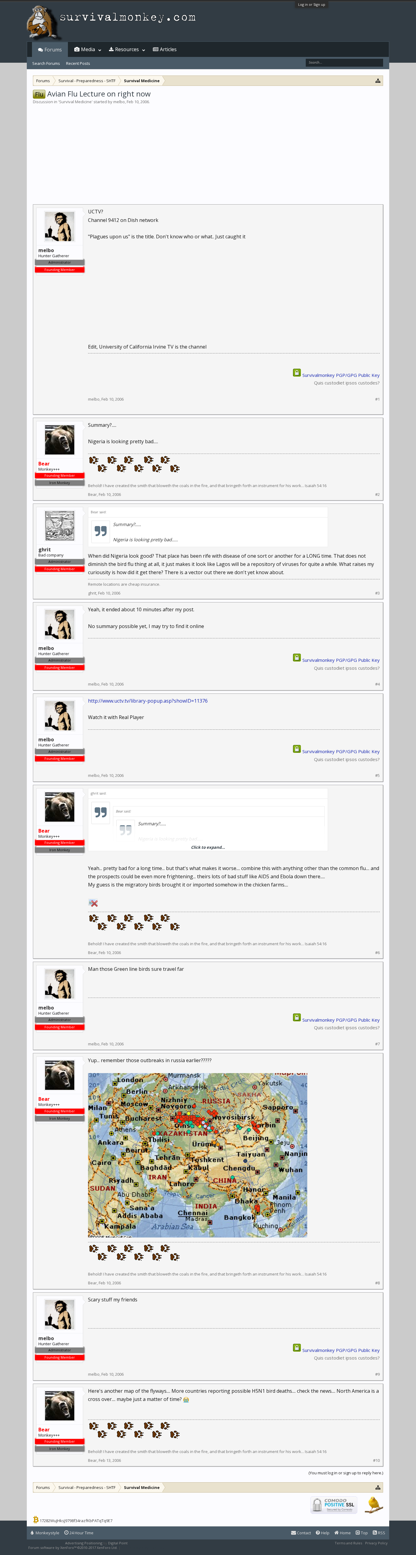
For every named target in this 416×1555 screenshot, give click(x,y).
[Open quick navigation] (378, 80)
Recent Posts (78, 63)
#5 (377, 775)
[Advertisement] (208, 150)
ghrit (92, 593)
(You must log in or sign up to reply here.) (345, 1473)
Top (364, 1533)
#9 (377, 1374)
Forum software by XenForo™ (73, 1547)
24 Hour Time (81, 1533)
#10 (376, 1460)
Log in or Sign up (311, 4)
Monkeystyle (47, 1533)
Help (325, 1533)
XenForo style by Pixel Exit (143, 1547)
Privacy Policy (376, 1543)
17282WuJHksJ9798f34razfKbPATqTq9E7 (76, 1520)
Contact (303, 1533)
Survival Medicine (75, 101)
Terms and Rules (348, 1543)
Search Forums (46, 63)
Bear (92, 494)
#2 (377, 494)
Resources (127, 49)
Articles (168, 49)
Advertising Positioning (83, 1543)
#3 (377, 593)
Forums (53, 49)
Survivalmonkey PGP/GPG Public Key (341, 375)
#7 (377, 1044)
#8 (377, 1283)
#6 (377, 952)
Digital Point (118, 1543)
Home (345, 1533)
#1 (377, 399)
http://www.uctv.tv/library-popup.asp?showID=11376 (148, 700)
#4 (377, 684)
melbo (119, 101)
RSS (381, 1533)
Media (88, 49)
